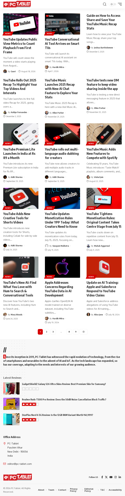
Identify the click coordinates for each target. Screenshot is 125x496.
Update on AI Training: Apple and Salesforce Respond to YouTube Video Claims (102, 288)
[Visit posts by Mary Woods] (5, 314)
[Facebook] (102, 477)
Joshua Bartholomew (103, 47)
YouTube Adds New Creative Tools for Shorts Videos (16, 218)
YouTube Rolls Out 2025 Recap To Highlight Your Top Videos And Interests (20, 86)
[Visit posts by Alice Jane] (88, 314)
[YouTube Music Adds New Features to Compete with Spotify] (104, 133)
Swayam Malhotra (60, 245)
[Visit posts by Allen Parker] (47, 113)
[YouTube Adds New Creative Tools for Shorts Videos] (20, 198)
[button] (104, 4)
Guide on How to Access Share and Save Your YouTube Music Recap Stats (103, 21)
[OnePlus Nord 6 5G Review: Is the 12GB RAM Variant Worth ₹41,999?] (11, 419)
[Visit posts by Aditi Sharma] (5, 177)
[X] (106, 477)
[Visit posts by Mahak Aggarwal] (88, 246)
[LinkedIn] (120, 477)
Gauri (13, 71)
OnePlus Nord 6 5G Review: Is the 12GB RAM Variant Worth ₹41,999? (57, 415)
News (8, 34)
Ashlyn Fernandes (19, 112)
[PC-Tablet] (17, 4)
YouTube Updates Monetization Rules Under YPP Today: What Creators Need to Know (62, 220)
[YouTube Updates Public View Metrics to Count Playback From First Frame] (20, 24)
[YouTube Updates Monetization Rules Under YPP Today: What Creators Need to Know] (62, 198)
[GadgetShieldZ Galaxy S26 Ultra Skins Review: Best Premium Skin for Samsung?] (11, 388)
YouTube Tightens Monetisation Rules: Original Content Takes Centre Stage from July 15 (104, 220)
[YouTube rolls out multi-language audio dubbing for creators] (62, 133)
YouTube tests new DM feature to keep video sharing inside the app (103, 84)
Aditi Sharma (16, 177)
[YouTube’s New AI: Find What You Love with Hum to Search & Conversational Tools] (20, 267)
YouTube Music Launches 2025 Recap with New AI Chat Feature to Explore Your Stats (61, 88)
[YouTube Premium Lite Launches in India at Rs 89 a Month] (20, 133)
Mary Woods (16, 314)
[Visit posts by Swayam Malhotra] (47, 246)
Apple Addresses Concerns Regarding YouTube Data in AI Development (59, 288)
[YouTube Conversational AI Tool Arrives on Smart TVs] (62, 24)
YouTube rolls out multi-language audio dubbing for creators (62, 153)
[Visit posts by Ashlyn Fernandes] (5, 112)
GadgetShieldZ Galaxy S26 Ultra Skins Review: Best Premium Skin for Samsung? (64, 384)
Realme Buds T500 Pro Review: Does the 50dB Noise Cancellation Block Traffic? (64, 399)
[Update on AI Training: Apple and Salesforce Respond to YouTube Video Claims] (104, 267)
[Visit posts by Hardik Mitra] (47, 67)
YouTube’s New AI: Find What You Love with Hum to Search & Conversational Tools (19, 288)
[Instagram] (116, 477)
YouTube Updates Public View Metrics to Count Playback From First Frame (20, 45)
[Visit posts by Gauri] (5, 71)
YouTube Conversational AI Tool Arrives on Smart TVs (62, 43)
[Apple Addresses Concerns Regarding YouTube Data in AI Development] (62, 267)
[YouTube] (111, 477)
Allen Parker (58, 112)
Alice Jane (98, 314)
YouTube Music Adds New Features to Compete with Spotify (102, 153)
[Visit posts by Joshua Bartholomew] (88, 47)
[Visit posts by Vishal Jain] (88, 177)
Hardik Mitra (58, 67)
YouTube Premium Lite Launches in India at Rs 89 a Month (19, 153)
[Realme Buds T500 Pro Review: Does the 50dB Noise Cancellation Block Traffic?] (11, 404)
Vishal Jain (98, 177)
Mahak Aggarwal (102, 245)
